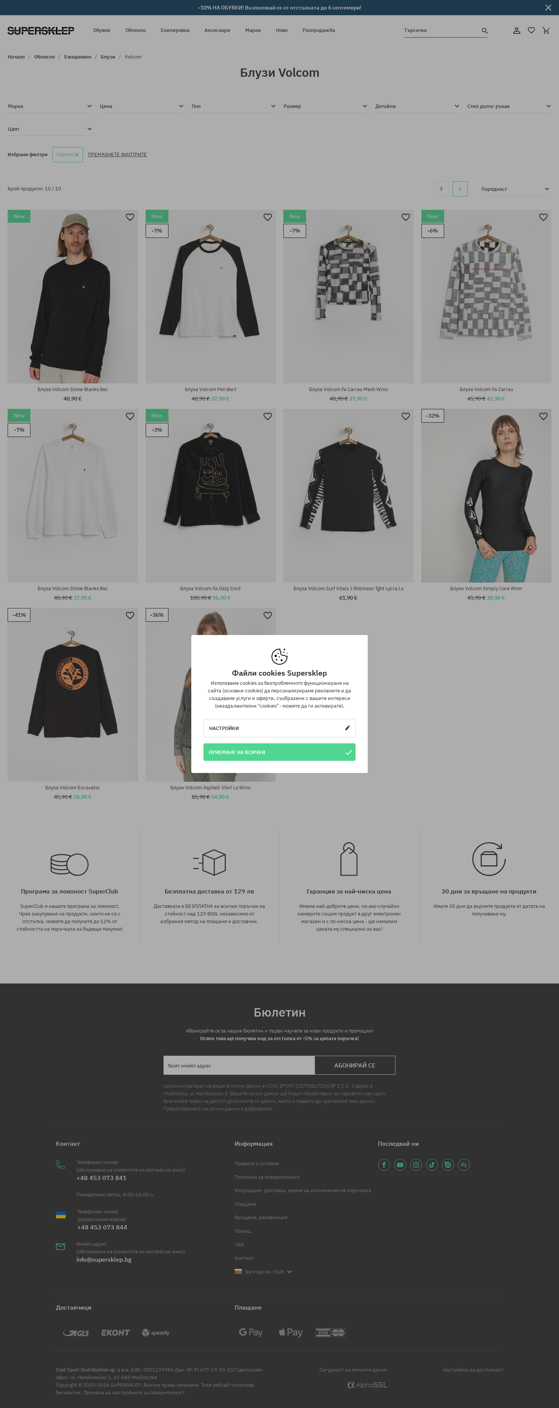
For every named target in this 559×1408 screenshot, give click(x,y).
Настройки (224, 728)
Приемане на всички (237, 752)
